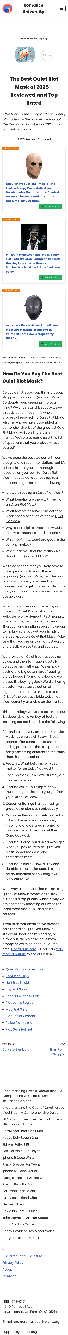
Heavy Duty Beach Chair (21, 1137)
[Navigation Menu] (62, 8)
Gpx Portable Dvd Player (21, 1151)
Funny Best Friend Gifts (19, 1198)
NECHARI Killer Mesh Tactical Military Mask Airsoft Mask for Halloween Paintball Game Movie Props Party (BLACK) (32, 332)
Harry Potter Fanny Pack (20, 1238)
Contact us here (23, 949)
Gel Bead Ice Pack (16, 1204)
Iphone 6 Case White (18, 1157)
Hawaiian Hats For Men (19, 1211)
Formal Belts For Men (18, 1184)
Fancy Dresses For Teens (21, 1164)
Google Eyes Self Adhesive (22, 1178)
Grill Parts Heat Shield (18, 1191)
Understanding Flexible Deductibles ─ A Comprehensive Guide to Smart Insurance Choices (32, 1096)
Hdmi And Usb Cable (18, 1224)
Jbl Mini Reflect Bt (15, 1144)
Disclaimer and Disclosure (22, 1256)
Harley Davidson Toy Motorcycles (28, 1231)
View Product (52, 206)
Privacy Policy (12, 1262)
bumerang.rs (30, 1332)
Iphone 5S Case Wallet (19, 1171)
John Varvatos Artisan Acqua (25, 1218)
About (7, 1269)
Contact (9, 1276)
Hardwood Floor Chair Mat (22, 1131)
